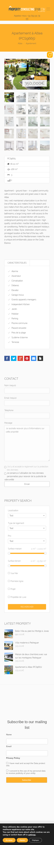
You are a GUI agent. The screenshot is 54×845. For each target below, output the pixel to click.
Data (36, 763)
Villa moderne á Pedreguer (27, 643)
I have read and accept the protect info (25, 764)
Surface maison (27, 548)
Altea (20, 43)
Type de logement (16, 523)
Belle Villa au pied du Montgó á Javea (32, 631)
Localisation (13, 510)
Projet (13, 589)
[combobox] (27, 515)
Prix (9, 536)
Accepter (9, 840)
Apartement (31, 43)
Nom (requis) (10, 385)
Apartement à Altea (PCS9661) (28, 667)
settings (32, 834)
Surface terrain (27, 561)
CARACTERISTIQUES (17, 263)
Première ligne (17, 581)
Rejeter (22, 840)
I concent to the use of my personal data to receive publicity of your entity (26, 772)
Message (8, 423)
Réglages (35, 840)
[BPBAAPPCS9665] (27, 74)
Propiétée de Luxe (18, 597)
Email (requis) (10, 398)
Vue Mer (14, 573)
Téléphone (8, 410)
